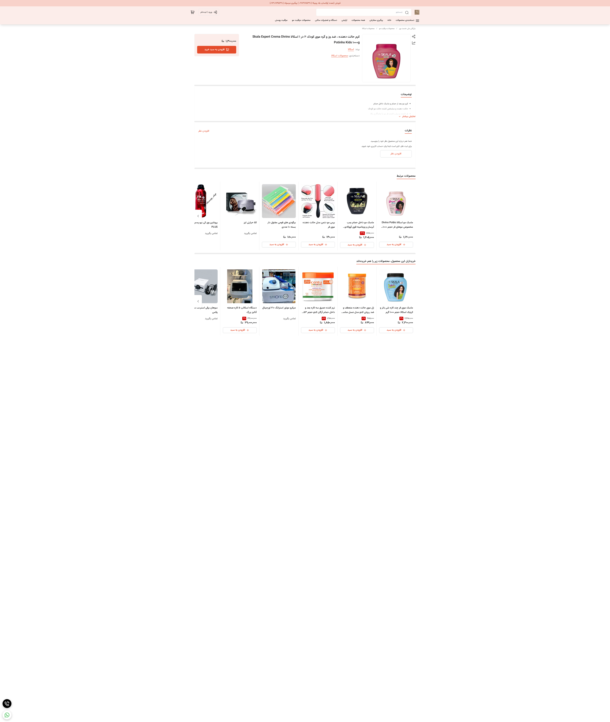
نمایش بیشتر (409, 116)
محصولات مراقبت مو (386, 28)
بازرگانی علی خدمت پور (407, 28)
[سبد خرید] (192, 12)
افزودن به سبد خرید (214, 50)
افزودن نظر (203, 131)
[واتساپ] (7, 715)
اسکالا (351, 49)
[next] (198, 216)
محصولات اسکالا (368, 28)
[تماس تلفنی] (7, 703)
